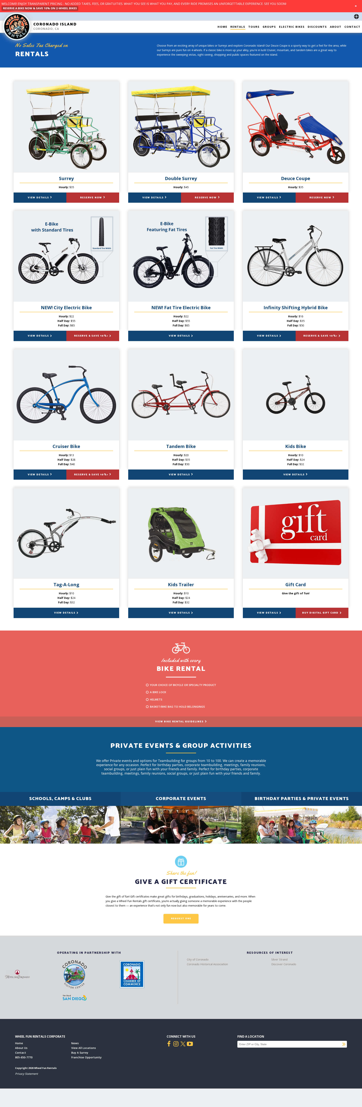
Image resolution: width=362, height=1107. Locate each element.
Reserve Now (91, 197)
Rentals (237, 26)
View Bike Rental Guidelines (180, 722)
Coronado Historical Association (207, 964)
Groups (269, 26)
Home (222, 26)
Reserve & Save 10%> (91, 336)
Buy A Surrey (79, 1052)
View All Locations (83, 1048)
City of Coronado (198, 959)
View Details (39, 197)
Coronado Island (55, 24)
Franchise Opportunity (86, 1057)
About (335, 26)
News (75, 1043)
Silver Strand (279, 959)
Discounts (317, 26)
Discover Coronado (283, 964)
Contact (352, 26)
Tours (254, 26)
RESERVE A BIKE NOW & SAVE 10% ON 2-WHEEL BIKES (40, 8)
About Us (21, 1048)
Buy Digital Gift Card (320, 613)
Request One (181, 918)
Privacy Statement (26, 1074)
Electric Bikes (292, 26)
